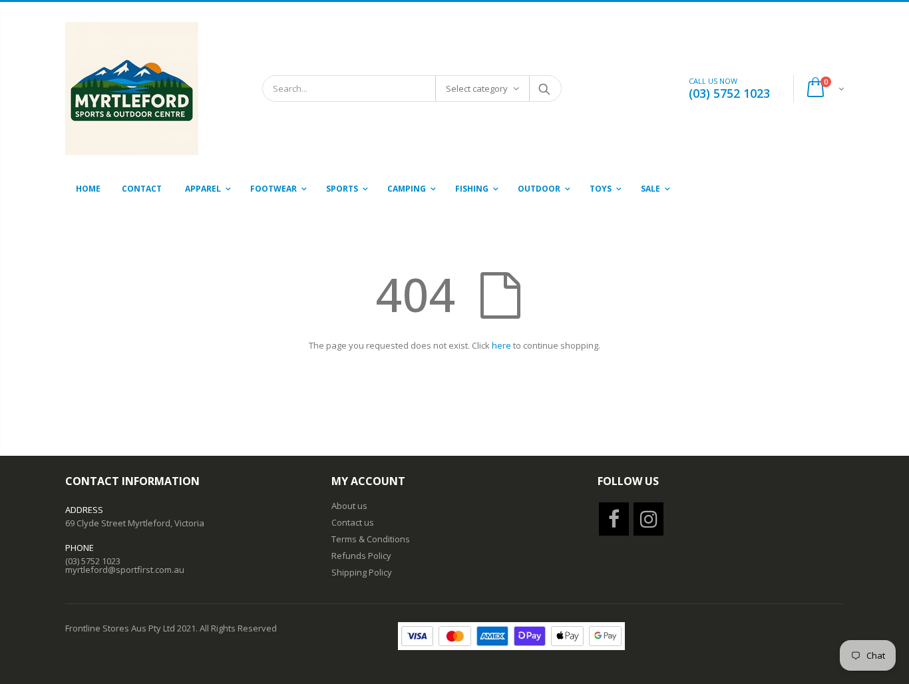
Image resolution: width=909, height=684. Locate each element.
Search (545, 88)
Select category (477, 88)
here (501, 345)
